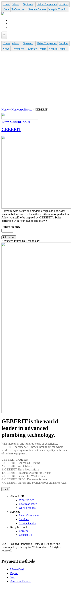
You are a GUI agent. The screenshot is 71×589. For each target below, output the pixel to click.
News (6, 9)
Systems (28, 4)
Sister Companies (47, 4)
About (15, 4)
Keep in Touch (57, 9)
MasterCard (17, 569)
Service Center (27, 523)
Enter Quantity (10, 226)
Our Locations (27, 507)
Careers (23, 530)
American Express (20, 581)
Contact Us (25, 534)
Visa (12, 577)
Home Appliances (21, 109)
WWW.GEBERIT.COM (15, 121)
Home (6, 4)
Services (63, 4)
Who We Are (26, 499)
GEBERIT (11, 129)
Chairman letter (28, 503)
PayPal (14, 573)
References (17, 9)
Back (5, 489)
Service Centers (37, 9)
